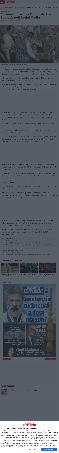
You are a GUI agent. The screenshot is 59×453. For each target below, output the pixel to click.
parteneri (9, 430)
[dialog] (29, 437)
